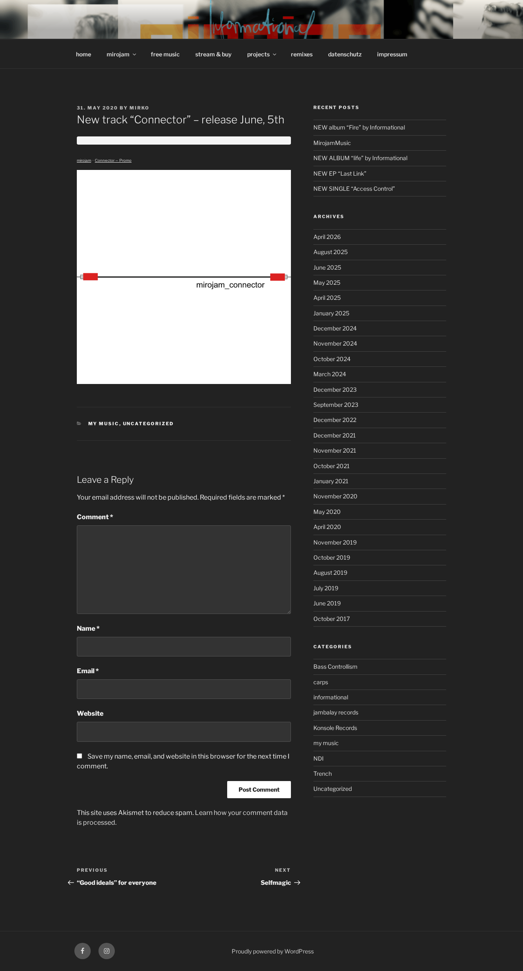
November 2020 (335, 496)
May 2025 (326, 282)
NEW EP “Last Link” (340, 173)
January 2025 (331, 313)
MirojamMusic (332, 142)
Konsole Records (335, 727)
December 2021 (334, 435)
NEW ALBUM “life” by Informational (360, 157)
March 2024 (329, 374)
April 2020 (327, 526)
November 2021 (334, 450)
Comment (95, 517)
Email (88, 671)
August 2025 (330, 251)
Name (88, 628)
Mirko (140, 108)
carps (320, 682)
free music (165, 54)
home (83, 54)
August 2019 (330, 572)
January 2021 (331, 481)
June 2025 (327, 267)
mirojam (118, 54)
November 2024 (335, 343)
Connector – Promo (113, 160)
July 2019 (325, 588)
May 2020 (327, 511)
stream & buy (213, 54)
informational (330, 697)
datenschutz (345, 54)
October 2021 (331, 465)
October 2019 (331, 557)
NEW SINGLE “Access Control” (354, 188)
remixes (302, 54)
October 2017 (331, 618)
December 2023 (335, 389)
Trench (322, 773)
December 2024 (335, 328)
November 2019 (335, 542)
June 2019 (327, 603)
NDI (318, 758)
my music (103, 423)
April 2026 (327, 236)
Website (90, 713)
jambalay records (335, 712)
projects (258, 54)
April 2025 (327, 297)
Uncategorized (148, 423)
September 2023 (335, 404)
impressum (392, 54)
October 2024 (332, 358)
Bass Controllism (335, 666)
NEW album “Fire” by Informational (359, 127)
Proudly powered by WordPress (273, 951)
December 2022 (334, 419)
